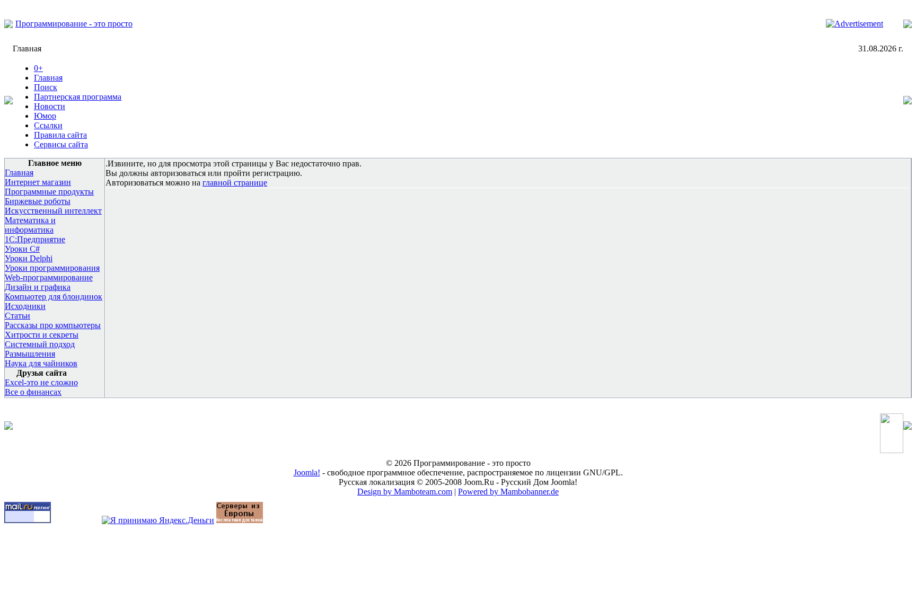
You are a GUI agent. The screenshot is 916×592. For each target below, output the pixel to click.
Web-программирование (49, 277)
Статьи (17, 315)
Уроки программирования (52, 267)
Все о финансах (33, 391)
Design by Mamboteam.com (404, 491)
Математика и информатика (30, 225)
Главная (48, 77)
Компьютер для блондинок (53, 296)
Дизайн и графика (38, 286)
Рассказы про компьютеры (53, 325)
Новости (49, 106)
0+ (38, 68)
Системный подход (40, 344)
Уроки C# (22, 248)
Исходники (25, 306)
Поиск (45, 87)
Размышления (30, 353)
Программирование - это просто (74, 23)
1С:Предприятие (35, 239)
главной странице (234, 182)
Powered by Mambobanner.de (508, 491)
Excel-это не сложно (41, 382)
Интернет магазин (38, 182)
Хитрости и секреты (41, 334)
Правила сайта (60, 134)
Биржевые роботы (38, 201)
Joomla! (307, 472)
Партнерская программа (77, 96)
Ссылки (48, 125)
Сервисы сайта (61, 144)
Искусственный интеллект (53, 210)
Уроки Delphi (28, 258)
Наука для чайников (41, 363)
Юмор (45, 115)
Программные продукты (49, 191)
